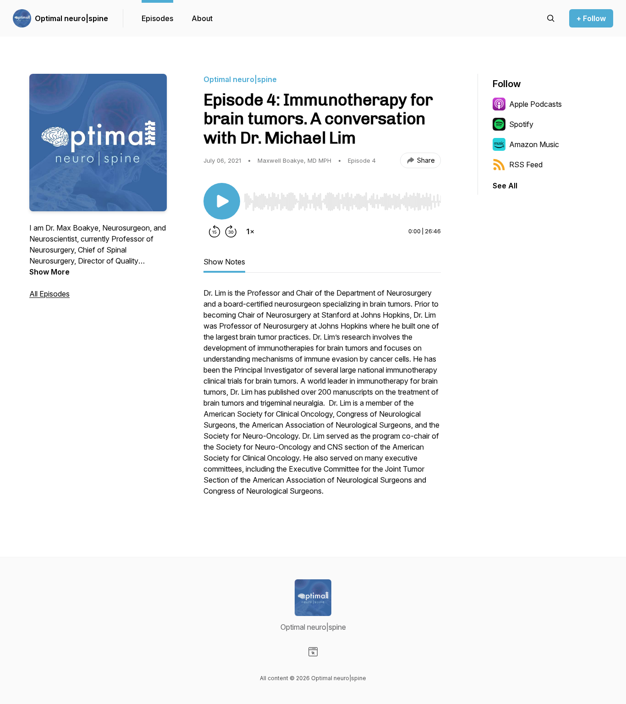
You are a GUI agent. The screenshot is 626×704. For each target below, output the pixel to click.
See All (505, 185)
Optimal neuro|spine (71, 18)
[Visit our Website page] (313, 651)
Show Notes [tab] (224, 261)
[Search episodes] (551, 18)
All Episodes (49, 293)
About (202, 18)
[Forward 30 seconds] (231, 231)
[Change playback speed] (250, 231)
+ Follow (591, 18)
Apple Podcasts (535, 104)
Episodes (157, 18)
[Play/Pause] (221, 201)
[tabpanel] (322, 396)
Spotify (521, 124)
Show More (49, 271)
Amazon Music (534, 144)
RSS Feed (526, 164)
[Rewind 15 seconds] (214, 231)
